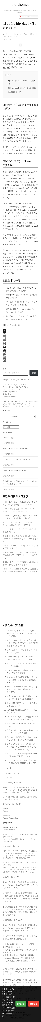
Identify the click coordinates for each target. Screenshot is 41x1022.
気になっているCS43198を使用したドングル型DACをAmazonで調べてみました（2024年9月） (22, 747)
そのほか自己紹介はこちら (12, 804)
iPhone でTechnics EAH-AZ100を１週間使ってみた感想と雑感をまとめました (20, 570)
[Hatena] (20, 338)
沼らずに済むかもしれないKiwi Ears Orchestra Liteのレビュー (17, 523)
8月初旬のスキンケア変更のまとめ (17, 459)
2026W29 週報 (8, 489)
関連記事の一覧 (14, 91)
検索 (4, 368)
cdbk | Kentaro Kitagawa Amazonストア (17, 379)
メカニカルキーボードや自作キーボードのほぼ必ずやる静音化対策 (22, 761)
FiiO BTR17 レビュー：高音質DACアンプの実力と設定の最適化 (22, 718)
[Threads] (20, 349)
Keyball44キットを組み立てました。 (22, 723)
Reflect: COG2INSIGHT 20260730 (16, 470)
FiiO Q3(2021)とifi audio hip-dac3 (22, 87)
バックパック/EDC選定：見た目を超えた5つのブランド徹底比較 (20, 517)
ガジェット (33, 34)
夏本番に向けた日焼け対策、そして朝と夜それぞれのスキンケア (20, 482)
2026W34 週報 (8, 437)
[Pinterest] (20, 345)
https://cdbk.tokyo (9, 829)
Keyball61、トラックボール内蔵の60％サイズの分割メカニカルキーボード (22, 633)
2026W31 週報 (8, 464)
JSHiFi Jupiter (9, 206)
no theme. (20, 4)
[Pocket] (20, 342)
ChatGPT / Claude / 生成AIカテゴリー (16, 384)
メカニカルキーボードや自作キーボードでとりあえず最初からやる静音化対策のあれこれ (22, 643)
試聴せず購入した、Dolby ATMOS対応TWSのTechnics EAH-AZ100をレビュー (20, 553)
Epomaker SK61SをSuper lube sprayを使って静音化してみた (22, 738)
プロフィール (8, 777)
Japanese (26, 17)
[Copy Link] (20, 356)
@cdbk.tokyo (13, 818)
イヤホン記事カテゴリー (11, 392)
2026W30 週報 (8, 475)
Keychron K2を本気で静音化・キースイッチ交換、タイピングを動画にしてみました (22, 680)
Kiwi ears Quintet (25, 178)
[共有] (20, 360)
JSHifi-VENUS (8, 181)
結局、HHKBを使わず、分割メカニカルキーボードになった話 (22, 697)
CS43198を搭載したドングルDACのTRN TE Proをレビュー (21, 658)
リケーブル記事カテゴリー (12, 389)
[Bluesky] (20, 334)
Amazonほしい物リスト (11, 846)
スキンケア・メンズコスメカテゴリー (16, 387)
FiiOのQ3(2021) (22, 115)
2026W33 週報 (8, 443)
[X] (20, 331)
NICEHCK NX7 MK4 (24, 203)
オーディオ (24, 34)
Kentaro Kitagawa (10, 36)
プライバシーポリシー (12, 773)
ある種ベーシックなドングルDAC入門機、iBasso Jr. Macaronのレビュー (20, 537)
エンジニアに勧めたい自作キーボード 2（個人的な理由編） (22, 755)
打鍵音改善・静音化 (10, 396)
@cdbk (5, 811)
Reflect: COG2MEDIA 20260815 (15, 448)
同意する (21, 1004)
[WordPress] (20, 353)
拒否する (33, 1004)
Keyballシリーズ (8, 394)
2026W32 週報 (8, 454)
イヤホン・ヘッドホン (10, 34)
